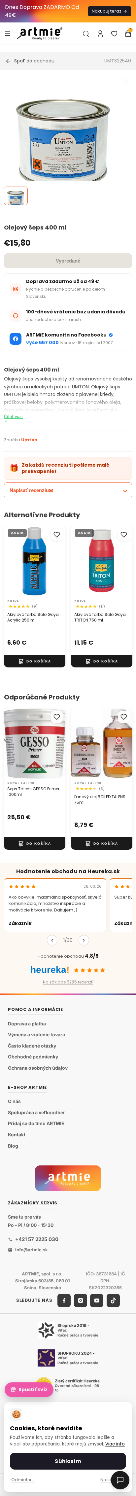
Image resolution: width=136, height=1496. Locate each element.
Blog (13, 1146)
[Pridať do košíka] (34, 661)
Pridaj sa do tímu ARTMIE (36, 1123)
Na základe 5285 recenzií (68, 982)
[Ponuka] (7, 33)
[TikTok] (113, 1300)
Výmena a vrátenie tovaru (36, 1035)
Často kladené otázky (32, 1046)
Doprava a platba (27, 1023)
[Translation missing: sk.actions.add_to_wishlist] (57, 535)
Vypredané (68, 261)
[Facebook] (64, 1300)
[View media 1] (16, 196)
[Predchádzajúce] (52, 940)
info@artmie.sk (31, 1250)
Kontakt (16, 1134)
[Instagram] (80, 1300)
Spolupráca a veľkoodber (36, 1112)
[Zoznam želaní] (114, 33)
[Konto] (100, 33)
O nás (14, 1101)
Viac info (115, 1444)
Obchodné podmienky (33, 1057)
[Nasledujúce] (84, 940)
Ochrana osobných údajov (38, 1068)
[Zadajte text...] (86, 33)
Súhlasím (68, 1461)
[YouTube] (96, 1300)
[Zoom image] (64, 142)
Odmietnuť (22, 1479)
